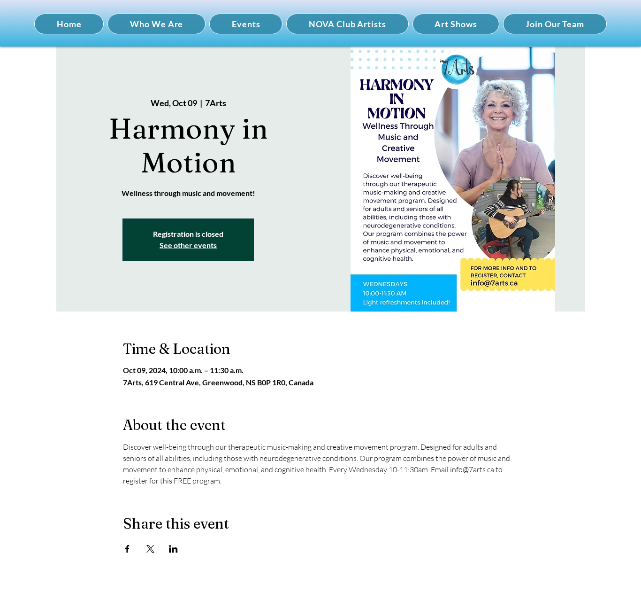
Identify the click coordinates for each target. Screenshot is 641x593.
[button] (156, 24)
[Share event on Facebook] (127, 549)
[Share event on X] (150, 549)
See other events (188, 245)
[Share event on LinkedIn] (173, 549)
